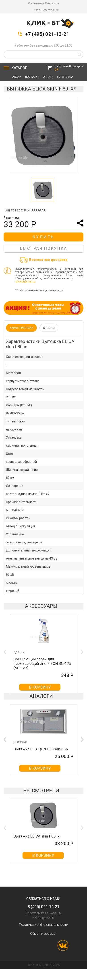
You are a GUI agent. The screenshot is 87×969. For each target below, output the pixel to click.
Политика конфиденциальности (43, 925)
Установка (65, 76)
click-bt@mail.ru (25, 281)
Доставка (32, 76)
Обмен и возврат (43, 934)
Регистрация (50, 10)
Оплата (48, 76)
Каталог (19, 68)
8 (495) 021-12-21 (43, 906)
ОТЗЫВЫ (49, 327)
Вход (37, 10)
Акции (16, 76)
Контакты (52, 3)
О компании (36, 3)
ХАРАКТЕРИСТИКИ (21, 327)
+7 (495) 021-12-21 (47, 34)
